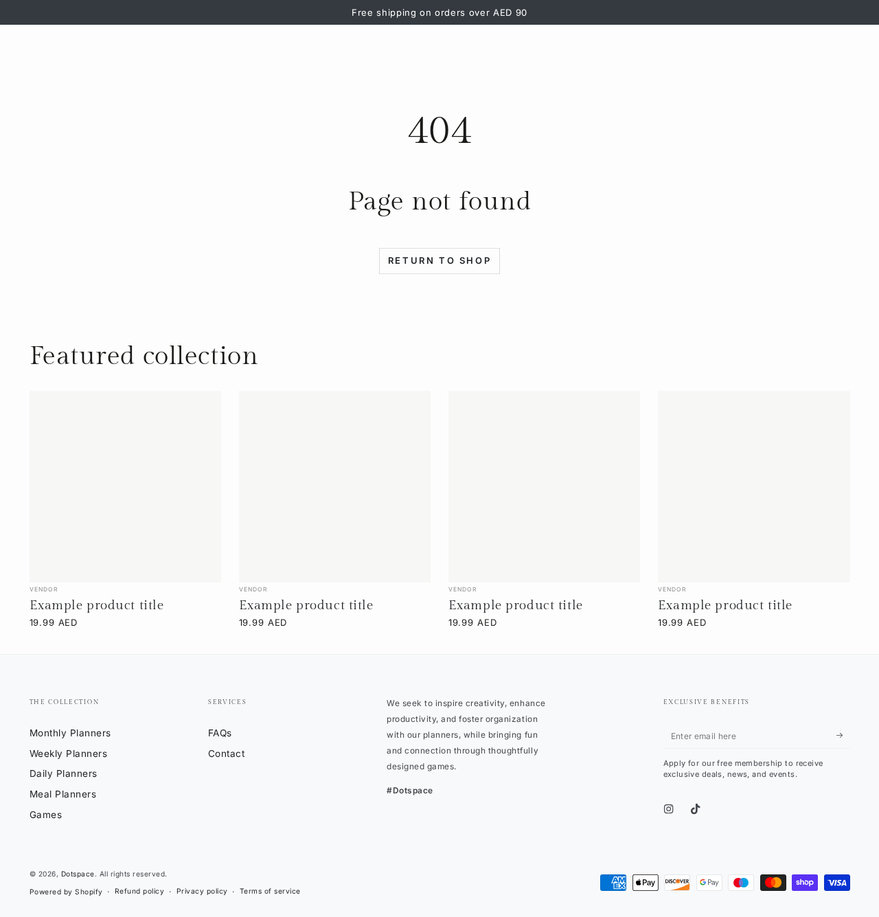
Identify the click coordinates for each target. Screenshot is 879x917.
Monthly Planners (70, 732)
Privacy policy (202, 891)
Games (46, 814)
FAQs (220, 732)
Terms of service (270, 891)
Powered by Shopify (66, 891)
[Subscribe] (843, 735)
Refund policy (140, 891)
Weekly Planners (69, 753)
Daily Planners (64, 773)
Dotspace (78, 874)
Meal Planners (63, 794)
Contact (226, 753)
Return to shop (439, 260)
